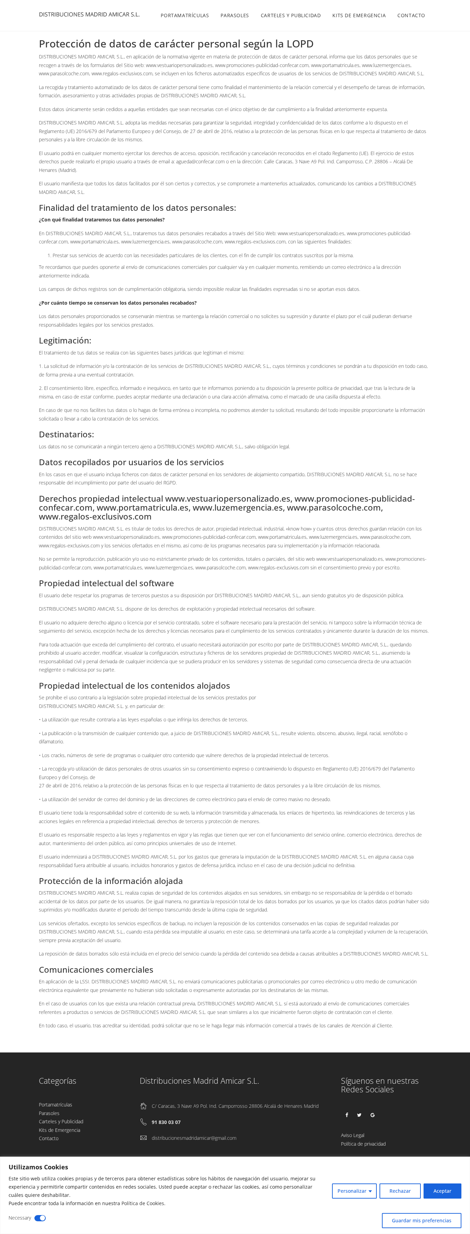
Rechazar (400, 1191)
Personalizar (352, 1191)
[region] (235, 1195)
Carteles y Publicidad (291, 15)
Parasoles (235, 15)
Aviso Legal (352, 1135)
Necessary (20, 1217)
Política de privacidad (363, 1143)
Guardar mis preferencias (421, 1220)
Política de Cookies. (143, 1203)
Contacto (411, 15)
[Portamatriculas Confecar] (90, 15)
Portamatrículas (185, 15)
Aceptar (442, 1191)
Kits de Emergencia (359, 15)
